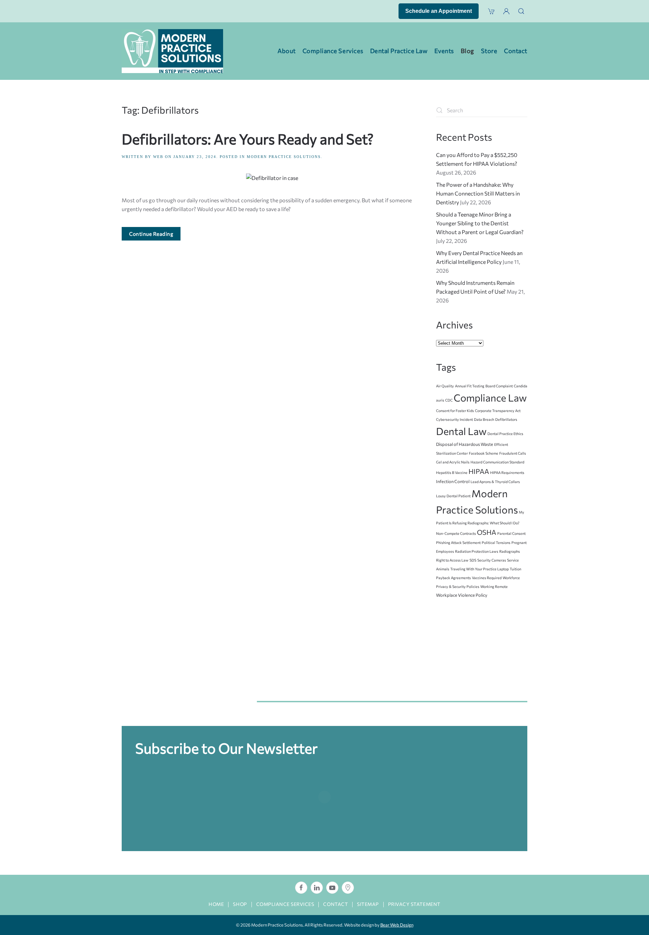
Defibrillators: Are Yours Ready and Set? (248, 138)
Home (216, 904)
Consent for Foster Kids (455, 410)
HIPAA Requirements (507, 472)
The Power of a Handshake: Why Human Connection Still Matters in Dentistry (478, 193)
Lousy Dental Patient (453, 496)
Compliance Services (285, 904)
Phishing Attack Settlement (458, 542)
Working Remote (494, 586)
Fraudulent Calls (512, 453)
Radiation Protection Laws (476, 551)
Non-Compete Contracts (456, 533)
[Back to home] (172, 51)
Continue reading (151, 234)
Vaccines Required (487, 577)
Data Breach (484, 419)
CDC (449, 400)
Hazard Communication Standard (497, 462)
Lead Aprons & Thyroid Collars (495, 481)
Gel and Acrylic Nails (453, 462)
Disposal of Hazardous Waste (464, 444)
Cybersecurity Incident (454, 419)
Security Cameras (491, 560)
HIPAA (478, 471)
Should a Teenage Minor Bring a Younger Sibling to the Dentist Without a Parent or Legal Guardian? (480, 223)
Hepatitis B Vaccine (451, 472)
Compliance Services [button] (333, 50)
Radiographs (509, 551)
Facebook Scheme (483, 453)
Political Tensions (496, 542)
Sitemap (368, 904)
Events (444, 50)
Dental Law (461, 431)
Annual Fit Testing (469, 386)
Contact (515, 50)
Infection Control (453, 481)
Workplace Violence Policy (461, 595)
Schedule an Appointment (438, 11)
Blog (467, 50)
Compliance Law (490, 397)
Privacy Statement (414, 904)
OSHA (486, 532)
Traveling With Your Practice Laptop (479, 569)
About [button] (287, 50)
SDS (473, 560)
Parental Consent (511, 533)
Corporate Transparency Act (498, 410)
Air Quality (445, 386)
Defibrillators (506, 419)
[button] (521, 11)
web (158, 157)
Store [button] (489, 50)
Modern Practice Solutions (284, 157)
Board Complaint (499, 386)
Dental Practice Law (399, 50)
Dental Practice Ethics (505, 433)
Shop (240, 904)
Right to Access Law (452, 560)
